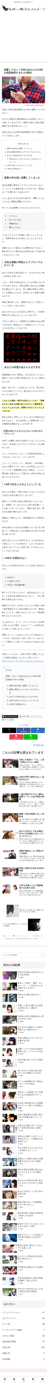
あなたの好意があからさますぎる (19, 155)
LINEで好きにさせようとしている (20, 165)
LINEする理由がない (14, 169)
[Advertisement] (23, 38)
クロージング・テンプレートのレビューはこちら (23, 661)
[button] (42, 955)
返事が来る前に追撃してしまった (19, 148)
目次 (20, 144)
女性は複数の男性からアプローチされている (24, 152)
